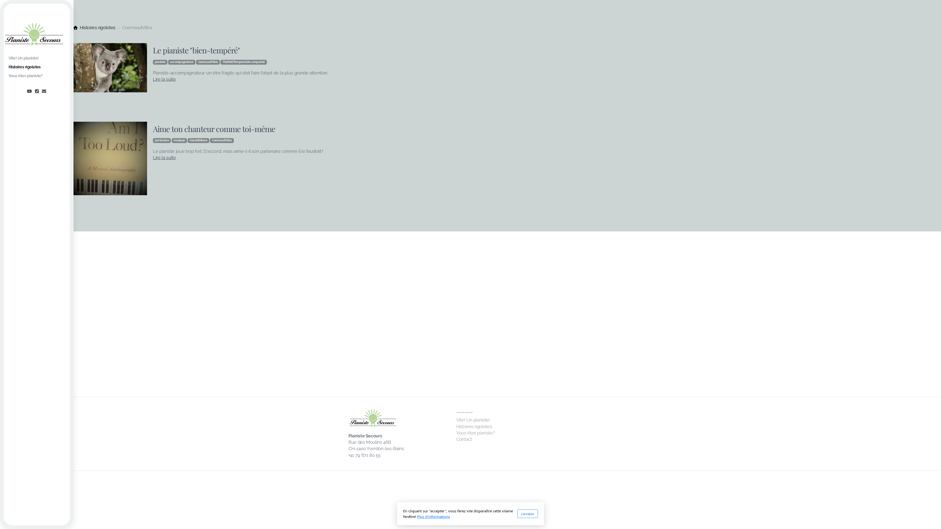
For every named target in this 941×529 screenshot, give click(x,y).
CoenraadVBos (208, 62)
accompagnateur (181, 62)
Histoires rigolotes (97, 27)
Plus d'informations (433, 516)
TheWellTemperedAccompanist (244, 62)
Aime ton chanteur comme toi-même (214, 128)
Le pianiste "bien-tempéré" (196, 50)
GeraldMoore (198, 140)
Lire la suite (164, 79)
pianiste (160, 62)
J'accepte (527, 514)
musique (179, 140)
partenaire (162, 140)
